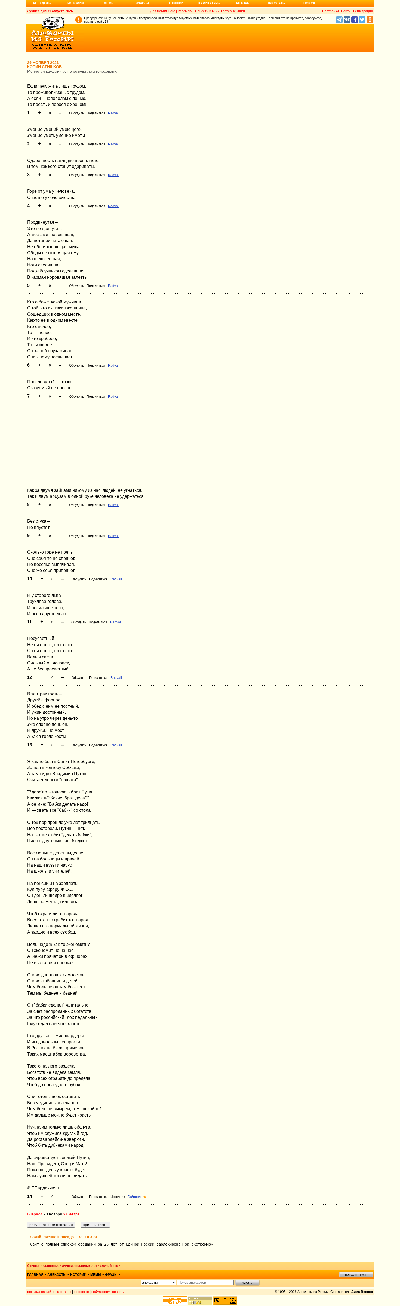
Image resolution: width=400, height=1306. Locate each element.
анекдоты (56, 1275)
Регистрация (363, 11)
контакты (64, 1292)
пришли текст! (356, 1274)
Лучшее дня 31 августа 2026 (50, 11)
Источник (117, 1197)
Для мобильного (162, 11)
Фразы (142, 3)
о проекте (81, 1292)
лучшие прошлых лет (79, 1266)
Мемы (109, 3)
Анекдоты (42, 3)
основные (51, 1266)
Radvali (113, 113)
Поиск (309, 3)
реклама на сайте (41, 1292)
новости (118, 1292)
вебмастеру (100, 1292)
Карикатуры (209, 3)
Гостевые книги (233, 11)
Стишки (176, 3)
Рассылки (185, 11)
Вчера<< (34, 1214)
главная (35, 1275)
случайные (109, 1266)
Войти (346, 11)
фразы (111, 1275)
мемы (95, 1275)
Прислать (276, 3)
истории (78, 1275)
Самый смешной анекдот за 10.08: (64, 1237)
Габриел (134, 1197)
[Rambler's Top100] (175, 1300)
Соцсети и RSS (207, 11)
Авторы (243, 3)
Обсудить (76, 113)
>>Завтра (71, 1214)
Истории (75, 3)
